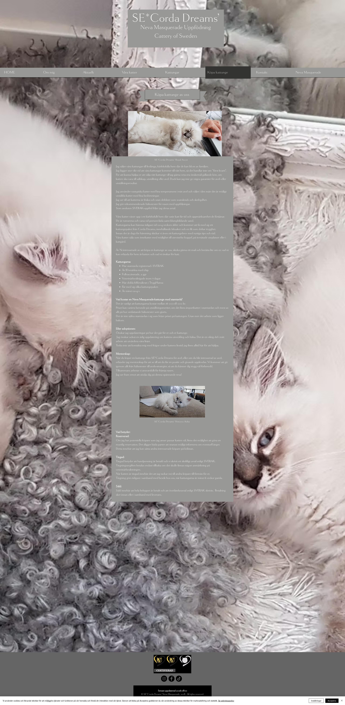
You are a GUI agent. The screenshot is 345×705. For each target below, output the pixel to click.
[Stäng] (341, 701)
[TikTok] (179, 679)
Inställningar (316, 700)
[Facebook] (171, 679)
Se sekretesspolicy (226, 700)
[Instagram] (164, 679)
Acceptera (332, 700)
